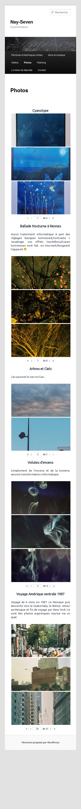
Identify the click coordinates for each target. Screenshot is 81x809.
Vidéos (14, 62)
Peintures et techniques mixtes (27, 54)
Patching (41, 62)
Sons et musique (56, 54)
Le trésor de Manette (21, 70)
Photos (27, 62)
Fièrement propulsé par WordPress (40, 742)
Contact (42, 70)
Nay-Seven (21, 21)
